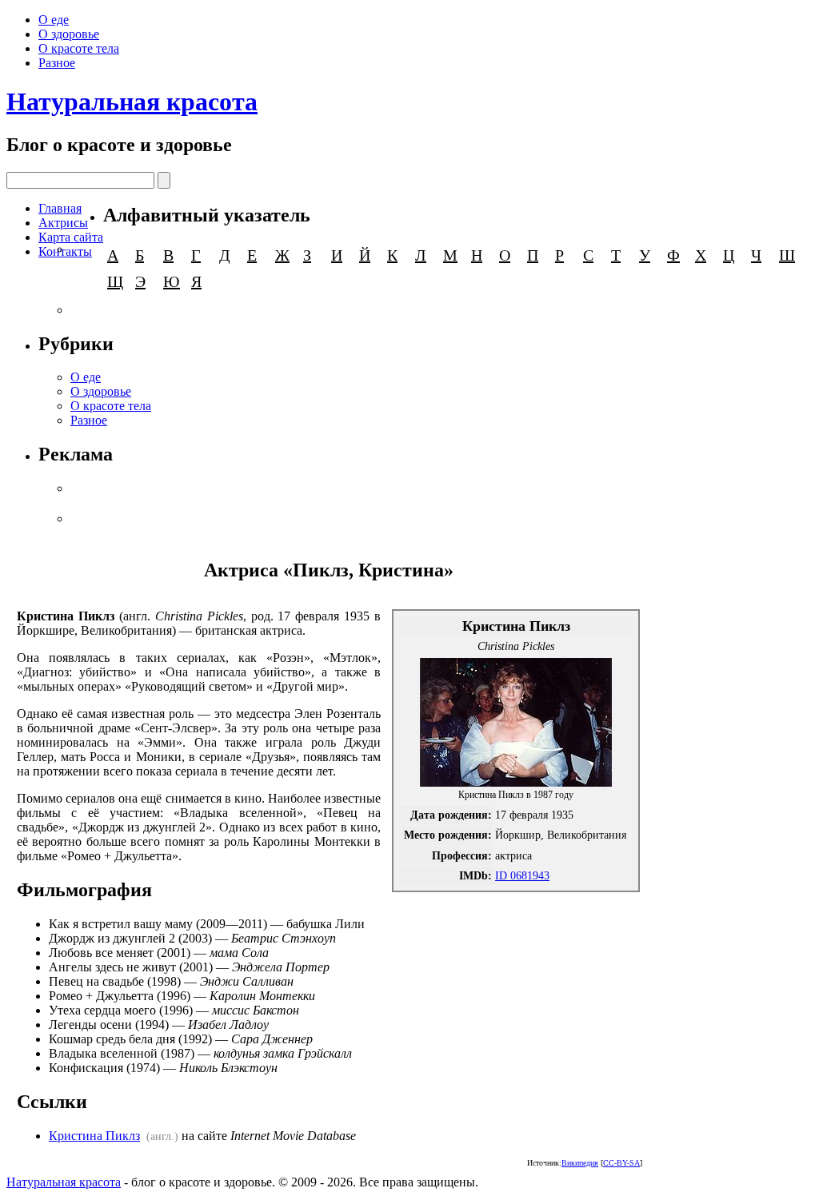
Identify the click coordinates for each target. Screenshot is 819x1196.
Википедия (579, 1162)
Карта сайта (70, 237)
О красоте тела (78, 48)
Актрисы (63, 222)
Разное (56, 63)
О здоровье (68, 34)
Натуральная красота (132, 101)
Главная (60, 208)
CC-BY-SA (621, 1162)
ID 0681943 (522, 875)
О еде (53, 19)
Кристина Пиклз (94, 1135)
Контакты (65, 251)
